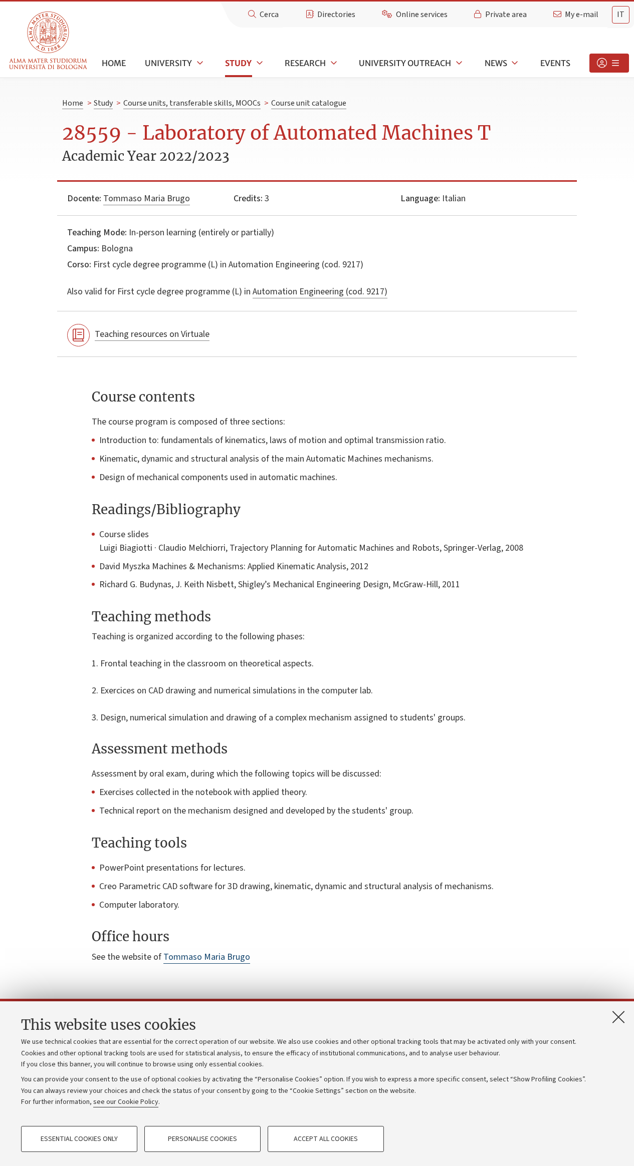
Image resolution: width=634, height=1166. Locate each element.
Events (555, 63)
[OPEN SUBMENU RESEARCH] (333, 63)
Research (305, 63)
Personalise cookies (202, 1139)
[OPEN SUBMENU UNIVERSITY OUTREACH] (458, 63)
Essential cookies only (79, 1139)
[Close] (618, 1017)
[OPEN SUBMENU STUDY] (259, 63)
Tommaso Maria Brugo (146, 198)
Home (114, 63)
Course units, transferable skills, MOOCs (192, 103)
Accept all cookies (326, 1139)
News (496, 63)
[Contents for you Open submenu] (609, 63)
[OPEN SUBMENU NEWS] (514, 63)
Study (238, 63)
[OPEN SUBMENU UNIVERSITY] (199, 63)
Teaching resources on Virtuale (152, 334)
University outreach (405, 63)
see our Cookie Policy (125, 1102)
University (168, 63)
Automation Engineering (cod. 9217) (320, 291)
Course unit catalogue (308, 103)
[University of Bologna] (49, 41)
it (620, 14)
